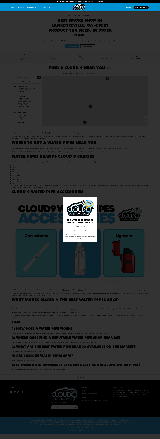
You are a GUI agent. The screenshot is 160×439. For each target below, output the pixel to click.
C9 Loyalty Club (45, 7)
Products (20, 8)
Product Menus (31, 8)
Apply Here (128, 7)
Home (13, 7)
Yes (74, 231)
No (85, 231)
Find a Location (140, 7)
